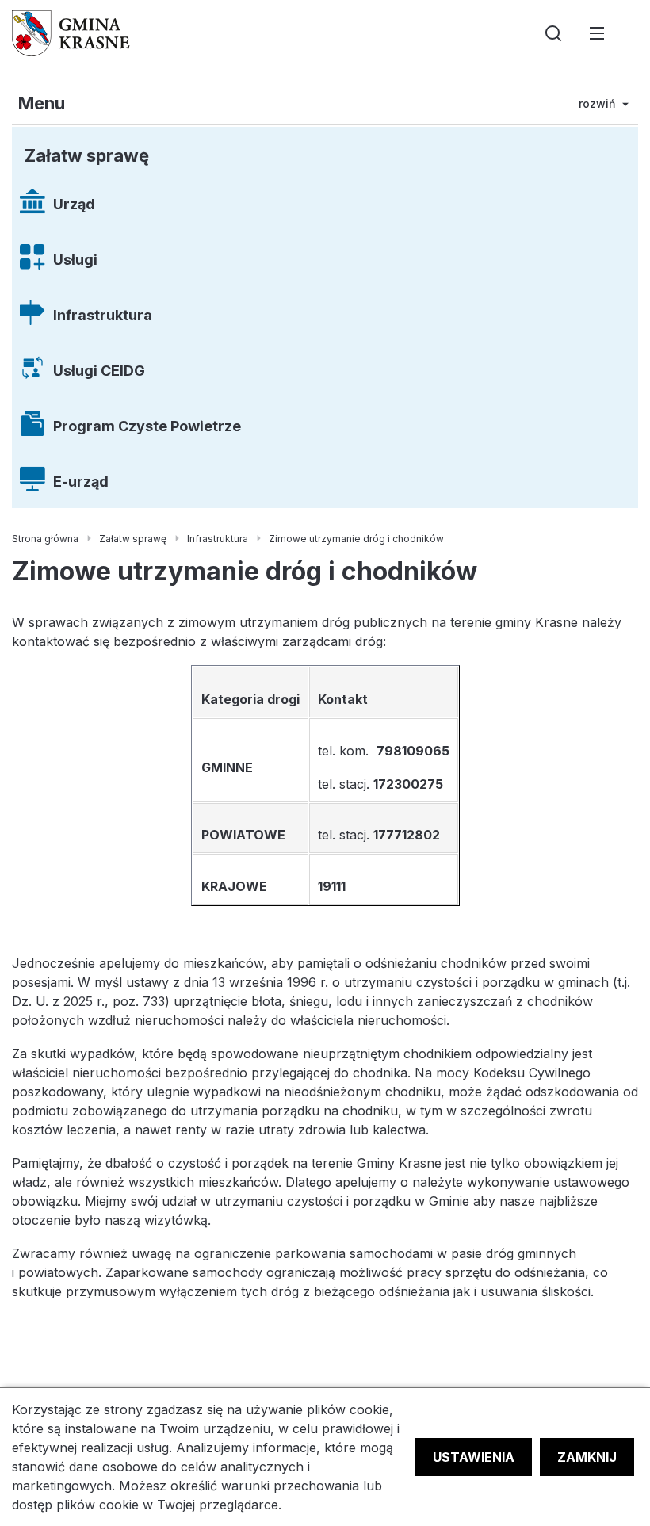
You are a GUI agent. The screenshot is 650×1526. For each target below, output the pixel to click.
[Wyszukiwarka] (553, 33)
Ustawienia (473, 1457)
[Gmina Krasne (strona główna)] (71, 33)
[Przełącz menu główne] (596, 33)
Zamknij (587, 1457)
